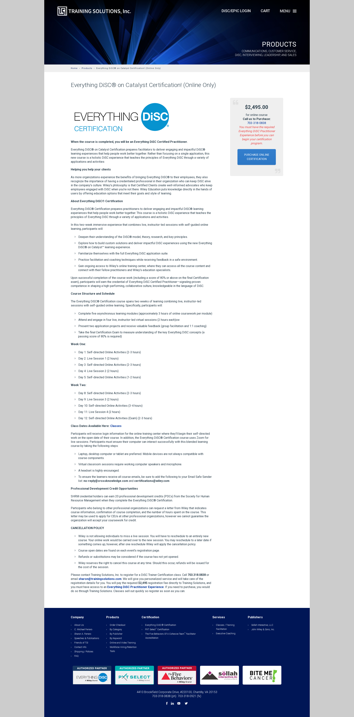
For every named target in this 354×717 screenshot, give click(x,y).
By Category (116, 629)
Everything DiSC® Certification (160, 625)
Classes (116, 426)
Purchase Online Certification (256, 157)
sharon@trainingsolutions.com (100, 579)
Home (74, 68)
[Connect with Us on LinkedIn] (173, 704)
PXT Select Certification (157, 629)
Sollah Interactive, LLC (262, 625)
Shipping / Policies (83, 651)
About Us (79, 625)
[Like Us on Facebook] (167, 704)
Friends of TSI (81, 642)
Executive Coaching (225, 633)
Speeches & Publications (86, 638)
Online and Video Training (123, 642)
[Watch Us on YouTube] (179, 704)
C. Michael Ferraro (83, 629)
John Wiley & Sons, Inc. (263, 629)
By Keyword (116, 638)
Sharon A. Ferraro (82, 633)
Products (87, 68)
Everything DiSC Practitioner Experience (135, 587)
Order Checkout (117, 625)
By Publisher (116, 633)
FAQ (76, 656)
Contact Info (80, 647)
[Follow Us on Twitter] (186, 704)
